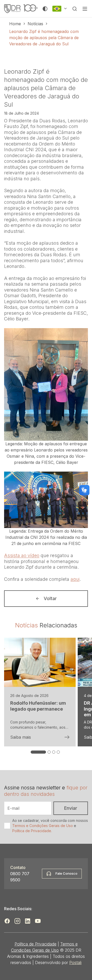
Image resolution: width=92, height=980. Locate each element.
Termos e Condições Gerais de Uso (42, 825)
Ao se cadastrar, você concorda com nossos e (50, 825)
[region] (46, 697)
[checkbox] (7, 826)
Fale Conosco (66, 873)
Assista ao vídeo (21, 555)
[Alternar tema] (45, 9)
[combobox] (59, 9)
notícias (35, 23)
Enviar (70, 808)
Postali (75, 962)
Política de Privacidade (35, 944)
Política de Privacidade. (32, 831)
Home (15, 23)
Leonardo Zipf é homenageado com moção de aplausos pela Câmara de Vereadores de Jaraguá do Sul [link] (44, 37)
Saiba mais (20, 737)
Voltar (50, 598)
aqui (75, 579)
